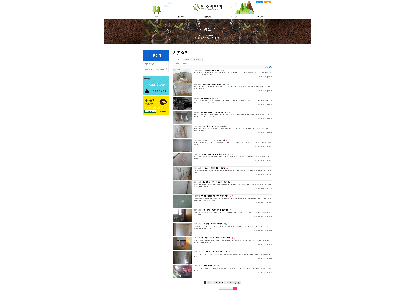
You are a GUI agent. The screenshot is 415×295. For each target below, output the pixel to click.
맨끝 (239, 283)
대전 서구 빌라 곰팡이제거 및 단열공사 (213, 224)
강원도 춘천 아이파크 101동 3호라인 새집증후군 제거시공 (216, 238)
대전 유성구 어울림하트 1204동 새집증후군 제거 (214, 112)
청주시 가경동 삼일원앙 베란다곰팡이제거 (214, 126)
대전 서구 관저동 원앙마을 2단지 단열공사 (214, 140)
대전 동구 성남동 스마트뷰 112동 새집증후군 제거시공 (215, 154)
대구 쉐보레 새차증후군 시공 (208, 266)
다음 (235, 283)
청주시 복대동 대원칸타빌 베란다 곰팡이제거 (214, 84)
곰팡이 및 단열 (197, 59)
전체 (178, 59)
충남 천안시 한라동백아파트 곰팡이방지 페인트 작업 (216, 182)
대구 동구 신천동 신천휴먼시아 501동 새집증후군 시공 (215, 196)
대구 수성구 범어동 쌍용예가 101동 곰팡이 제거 (215, 210)
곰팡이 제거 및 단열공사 (155, 69)
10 (231, 283)
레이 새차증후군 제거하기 (208, 98)
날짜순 (266, 67)
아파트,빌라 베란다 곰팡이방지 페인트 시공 (214, 168)
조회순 (270, 67)
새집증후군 (149, 63)
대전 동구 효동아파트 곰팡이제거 (211, 70)
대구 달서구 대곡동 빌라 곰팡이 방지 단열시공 (215, 252)
